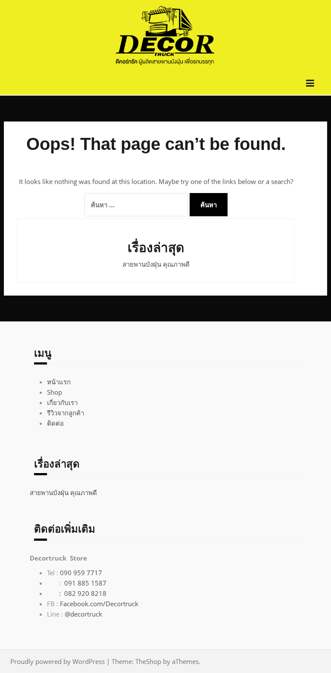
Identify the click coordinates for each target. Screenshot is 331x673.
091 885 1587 (85, 583)
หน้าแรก (59, 381)
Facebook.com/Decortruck (99, 603)
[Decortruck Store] (165, 35)
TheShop (148, 661)
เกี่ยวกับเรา (62, 402)
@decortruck (83, 614)
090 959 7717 (81, 572)
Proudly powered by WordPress (57, 661)
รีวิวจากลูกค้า (65, 412)
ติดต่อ (55, 423)
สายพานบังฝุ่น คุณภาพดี (156, 264)
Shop (54, 392)
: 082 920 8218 (76, 593)
